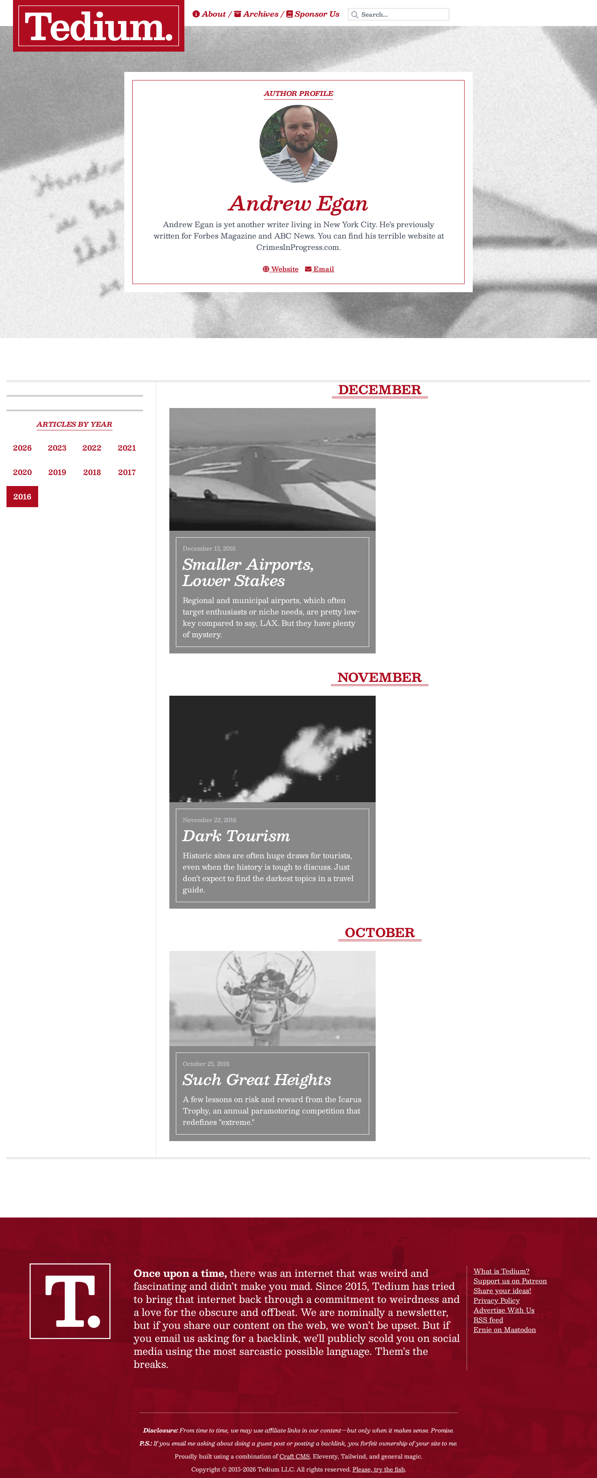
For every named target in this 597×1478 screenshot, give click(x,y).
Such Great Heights (257, 1079)
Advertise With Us (504, 1309)
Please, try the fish (379, 1469)
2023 (57, 448)
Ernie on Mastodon (505, 1329)
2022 (92, 448)
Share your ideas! (502, 1290)
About (214, 14)
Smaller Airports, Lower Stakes (249, 572)
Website (283, 268)
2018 (92, 472)
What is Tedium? (502, 1270)
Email (322, 268)
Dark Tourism (236, 835)
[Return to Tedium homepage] (98, 26)
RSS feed (488, 1319)
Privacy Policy (497, 1300)
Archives (261, 14)
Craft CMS (294, 1456)
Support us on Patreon (510, 1280)
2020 (22, 472)
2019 (57, 472)
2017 (127, 472)
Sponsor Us (317, 14)
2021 (127, 448)
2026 (22, 448)
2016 (22, 496)
